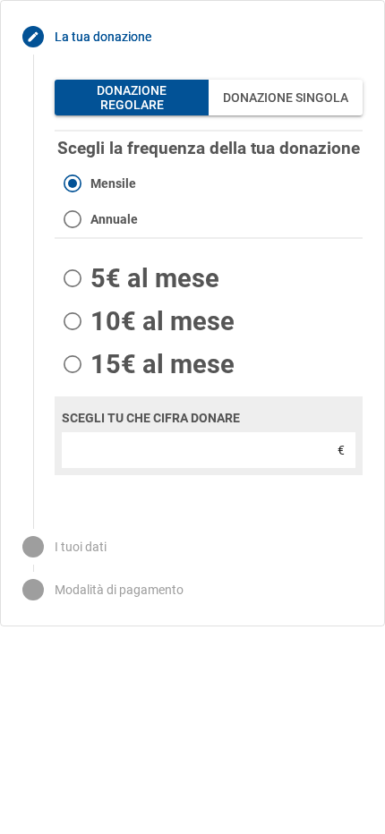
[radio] (209, 183)
